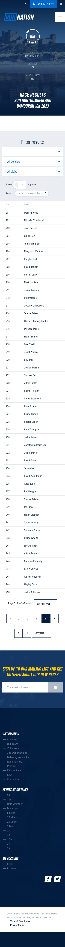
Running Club (14, 761)
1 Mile (10, 826)
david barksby (31, 266)
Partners (11, 766)
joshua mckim (31, 367)
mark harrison (31, 282)
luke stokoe (30, 406)
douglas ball (30, 259)
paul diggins (30, 491)
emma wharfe (31, 537)
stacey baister (31, 499)
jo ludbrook (30, 437)
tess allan (29, 468)
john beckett (31, 228)
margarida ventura (33, 251)
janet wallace (31, 352)
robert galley (31, 421)
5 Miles (11, 812)
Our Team (12, 743)
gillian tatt (29, 235)
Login (10, 864)
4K (8, 835)
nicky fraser (30, 545)
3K (8, 843)
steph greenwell (32, 398)
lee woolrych (31, 568)
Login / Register (46, 3)
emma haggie (31, 414)
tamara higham (32, 243)
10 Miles (12, 817)
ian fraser (29, 507)
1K (8, 848)
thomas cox (30, 375)
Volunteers (13, 748)
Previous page (45, 603)
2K (8, 830)
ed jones (28, 359)
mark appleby (31, 212)
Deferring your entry (18, 757)
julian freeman (32, 290)
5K (8, 795)
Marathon (12, 808)
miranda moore (32, 328)
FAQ (9, 774)
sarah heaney (31, 522)
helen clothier (31, 514)
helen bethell (31, 336)
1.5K (9, 839)
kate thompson (32, 429)
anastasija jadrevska (35, 445)
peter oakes (30, 297)
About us (12, 739)
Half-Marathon (15, 804)
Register (11, 868)
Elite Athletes (14, 770)
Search (26, 4)
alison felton (31, 553)
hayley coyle (30, 584)
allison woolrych (32, 576)
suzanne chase (32, 530)
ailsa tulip (29, 483)
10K (9, 799)
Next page (41, 633)
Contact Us (13, 779)
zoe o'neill (29, 344)
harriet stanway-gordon (36, 321)
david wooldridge (33, 476)
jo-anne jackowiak (34, 305)
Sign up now (55, 687)
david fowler (30, 460)
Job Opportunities (17, 752)
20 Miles (12, 821)
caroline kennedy (33, 561)
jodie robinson (32, 592)
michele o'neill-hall (34, 220)
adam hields (30, 383)
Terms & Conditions (20, 921)
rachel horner (31, 390)
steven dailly (30, 274)
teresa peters (31, 313)
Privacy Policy (17, 925)
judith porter (31, 452)
